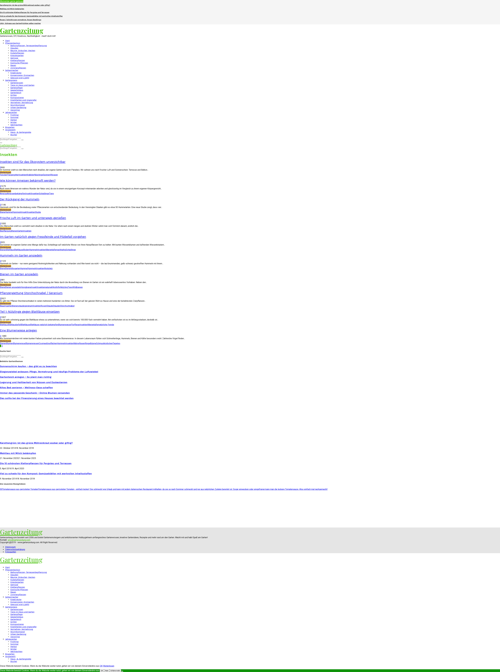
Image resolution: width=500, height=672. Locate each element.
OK (101, 666)
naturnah (48, 287)
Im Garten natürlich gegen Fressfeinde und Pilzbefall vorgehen (43, 236)
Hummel (9, 212)
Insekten (23, 175)
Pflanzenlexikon (12, 43)
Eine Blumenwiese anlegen (18, 330)
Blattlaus (10, 249)
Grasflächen (51, 343)
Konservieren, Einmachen (22, 75)
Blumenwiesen (32, 343)
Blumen (9, 343)
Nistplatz (48, 268)
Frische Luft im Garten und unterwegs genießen (33, 218)
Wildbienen (78, 287)
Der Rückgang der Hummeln (19, 199)
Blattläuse (18, 249)
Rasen (13, 65)
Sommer (14, 117)
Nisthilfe (56, 287)
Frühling (14, 115)
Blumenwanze (64, 324)
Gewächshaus (16, 90)
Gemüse (14, 58)
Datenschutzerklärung (15, 549)
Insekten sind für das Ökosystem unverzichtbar (32, 162)
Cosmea (42, 343)
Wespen (54, 175)
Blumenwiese (19, 343)
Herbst (13, 120)
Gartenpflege (16, 87)
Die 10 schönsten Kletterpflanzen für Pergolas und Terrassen (24, 12)
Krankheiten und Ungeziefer (23, 100)
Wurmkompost (17, 105)
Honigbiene (26, 287)
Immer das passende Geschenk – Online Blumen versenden (35, 392)
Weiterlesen (108, 666)
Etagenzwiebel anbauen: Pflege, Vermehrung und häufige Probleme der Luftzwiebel (49, 371)
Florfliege (75, 324)
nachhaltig (61, 249)
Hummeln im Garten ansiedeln (21, 255)
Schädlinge (44, 193)
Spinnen (46, 175)
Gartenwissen (16, 82)
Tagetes (116, 343)
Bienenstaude (18, 306)
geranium (28, 306)
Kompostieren (17, 97)
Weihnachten (16, 125)
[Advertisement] (22, 420)
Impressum (10, 547)
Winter (13, 122)
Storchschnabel (67, 306)
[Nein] (122, 671)
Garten (20, 231)
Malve (76, 343)
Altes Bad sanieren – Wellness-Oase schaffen (26, 387)
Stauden (14, 48)
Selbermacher (11, 70)
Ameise (3, 193)
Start (7, 40)
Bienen (14, 231)
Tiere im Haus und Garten (22, 85)
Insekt (28, 193)
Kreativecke (15, 73)
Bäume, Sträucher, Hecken (22, 50)
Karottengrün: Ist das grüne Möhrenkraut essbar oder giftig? (25, 5)
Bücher (13, 134)
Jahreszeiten (11, 112)
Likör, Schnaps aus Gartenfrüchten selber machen (20, 23)
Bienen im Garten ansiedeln (19, 274)
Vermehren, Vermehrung (21, 102)
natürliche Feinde (106, 324)
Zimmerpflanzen (18, 68)
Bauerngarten (6, 306)
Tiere (51, 193)
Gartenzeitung (21, 30)
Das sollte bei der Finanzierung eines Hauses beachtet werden (37, 398)
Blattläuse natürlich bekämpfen (44, 324)
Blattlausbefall (14, 324)
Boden (26, 249)
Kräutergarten (17, 55)
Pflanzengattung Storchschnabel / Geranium (31, 293)
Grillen (13, 95)
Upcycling (15, 110)
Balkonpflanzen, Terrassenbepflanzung (28, 45)
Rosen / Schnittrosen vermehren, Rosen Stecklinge (20, 20)
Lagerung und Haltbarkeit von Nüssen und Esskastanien (33, 382)
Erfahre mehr (115, 671)
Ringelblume (90, 343)
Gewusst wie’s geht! (19, 77)
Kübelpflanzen (17, 53)
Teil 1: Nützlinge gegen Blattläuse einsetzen (30, 311)
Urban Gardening (18, 107)
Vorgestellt (10, 129)
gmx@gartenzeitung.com (19, 540)
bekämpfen (20, 193)
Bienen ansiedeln (13, 287)
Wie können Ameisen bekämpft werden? (28, 180)
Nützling (64, 287)
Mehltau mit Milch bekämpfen (12, 9)
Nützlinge (38, 175)
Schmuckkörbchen (104, 343)
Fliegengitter (13, 175)
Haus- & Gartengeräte (20, 132)
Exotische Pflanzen (19, 63)
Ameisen (11, 193)
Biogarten (9, 127)
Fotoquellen (10, 552)
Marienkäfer (51, 249)
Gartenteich (15, 92)
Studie (38, 212)
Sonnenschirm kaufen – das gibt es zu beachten (28, 366)
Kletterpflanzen (17, 60)
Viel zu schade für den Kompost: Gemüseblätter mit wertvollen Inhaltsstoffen (31, 16)
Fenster (3, 175)
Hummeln (17, 212)
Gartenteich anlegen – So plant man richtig (25, 377)
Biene (2, 212)
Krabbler (30, 175)
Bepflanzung (5, 231)
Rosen (44, 306)
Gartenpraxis (11, 80)
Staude (50, 306)
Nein (106, 671)
